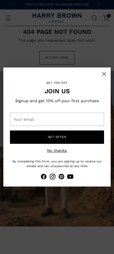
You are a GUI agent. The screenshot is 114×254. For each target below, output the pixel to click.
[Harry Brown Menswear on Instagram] (52, 177)
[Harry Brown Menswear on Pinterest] (61, 177)
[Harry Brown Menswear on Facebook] (43, 177)
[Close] (104, 74)
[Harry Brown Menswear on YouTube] (70, 177)
